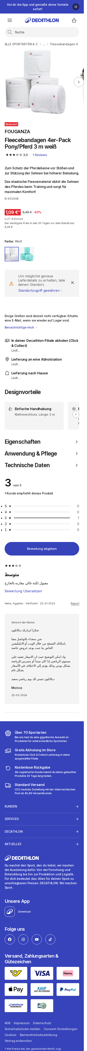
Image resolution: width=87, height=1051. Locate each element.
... (44, 44)
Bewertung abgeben (42, 548)
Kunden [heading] (11, 806)
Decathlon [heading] (14, 831)
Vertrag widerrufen (18, 1041)
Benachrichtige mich (20, 327)
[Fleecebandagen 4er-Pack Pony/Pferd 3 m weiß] (35, 82)
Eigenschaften (23, 441)
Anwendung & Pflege (31, 453)
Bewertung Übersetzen (23, 591)
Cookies (10, 1035)
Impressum (22, 1023)
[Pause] (75, 6)
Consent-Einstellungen (60, 1029)
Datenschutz (42, 1023)
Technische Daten (27, 465)
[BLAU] (27, 254)
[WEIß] (12, 254)
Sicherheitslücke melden (23, 1029)
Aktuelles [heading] (13, 844)
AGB (8, 1023)
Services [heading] (12, 819)
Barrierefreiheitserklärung (38, 1035)
